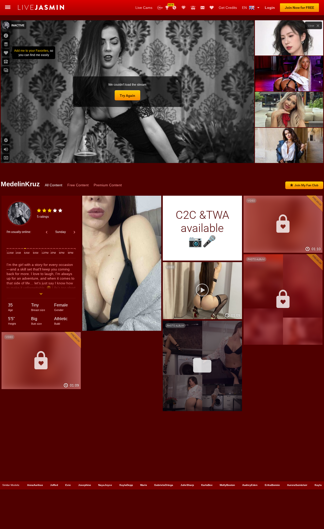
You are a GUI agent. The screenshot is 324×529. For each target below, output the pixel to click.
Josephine (84, 485)
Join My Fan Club (306, 185)
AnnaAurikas (35, 485)
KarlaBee (207, 485)
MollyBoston (227, 485)
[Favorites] (212, 8)
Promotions (174, 8)
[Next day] (74, 232)
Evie (68, 485)
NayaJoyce (105, 485)
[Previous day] (46, 232)
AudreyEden (249, 485)
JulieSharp (187, 485)
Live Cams (143, 8)
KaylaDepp (126, 485)
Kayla (318, 485)
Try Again (127, 96)
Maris (143, 485)
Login (270, 8)
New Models (160, 7)
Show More (288, 154)
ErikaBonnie (272, 485)
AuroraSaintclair (297, 485)
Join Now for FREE (299, 8)
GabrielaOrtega (163, 485)
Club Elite (183, 8)
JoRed (54, 485)
